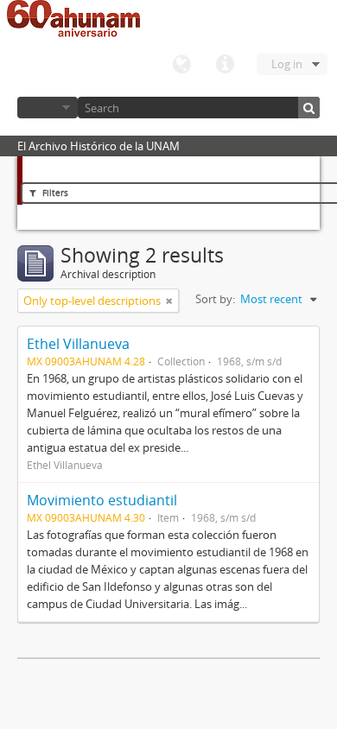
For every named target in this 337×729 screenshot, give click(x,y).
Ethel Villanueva (78, 343)
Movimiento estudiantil (102, 500)
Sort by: (215, 299)
